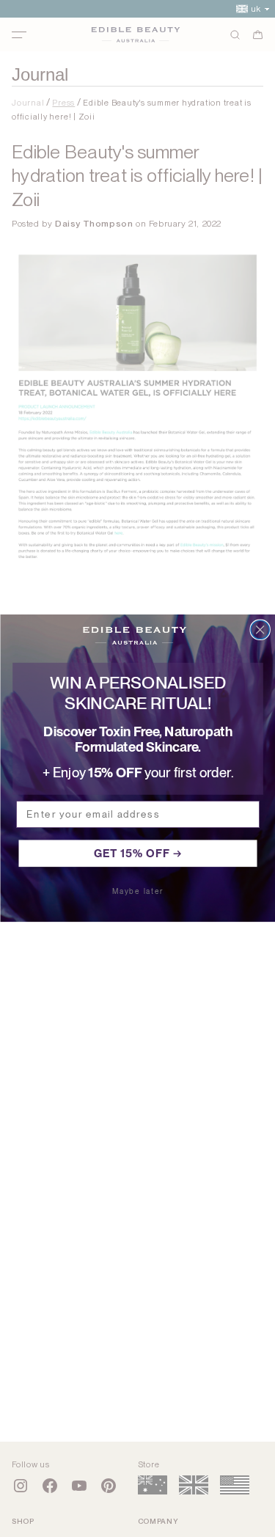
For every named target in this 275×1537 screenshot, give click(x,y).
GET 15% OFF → (137, 853)
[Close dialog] (260, 630)
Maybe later (138, 891)
